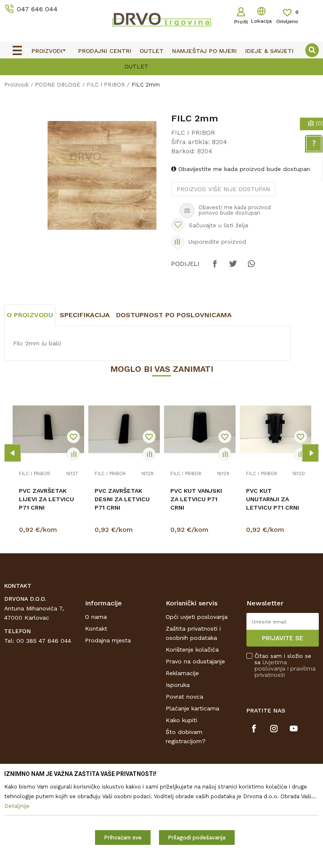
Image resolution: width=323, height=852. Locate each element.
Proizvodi (16, 85)
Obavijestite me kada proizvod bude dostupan (243, 169)
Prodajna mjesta (108, 640)
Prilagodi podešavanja (196, 837)
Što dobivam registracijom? (186, 736)
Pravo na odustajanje (195, 661)
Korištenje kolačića (192, 649)
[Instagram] (274, 728)
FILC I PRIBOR (106, 85)
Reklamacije (182, 673)
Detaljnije (49, 531)
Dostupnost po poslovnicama (174, 315)
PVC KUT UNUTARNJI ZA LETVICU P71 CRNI (272, 499)
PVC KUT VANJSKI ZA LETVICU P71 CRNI (196, 499)
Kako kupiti (181, 720)
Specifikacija (85, 315)
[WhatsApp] (251, 268)
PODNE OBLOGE (57, 85)
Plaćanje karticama (192, 708)
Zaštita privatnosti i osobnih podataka (193, 633)
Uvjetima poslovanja (270, 665)
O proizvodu (30, 315)
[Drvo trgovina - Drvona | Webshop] (161, 19)
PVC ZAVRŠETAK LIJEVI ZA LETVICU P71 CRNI (46, 499)
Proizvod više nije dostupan (223, 189)
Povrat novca (184, 696)
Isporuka (178, 684)
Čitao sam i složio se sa (284, 665)
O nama (96, 616)
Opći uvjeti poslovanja (197, 616)
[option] (102, 175)
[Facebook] (215, 268)
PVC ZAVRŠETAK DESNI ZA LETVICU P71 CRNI (122, 499)
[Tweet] (233, 268)
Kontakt (96, 628)
